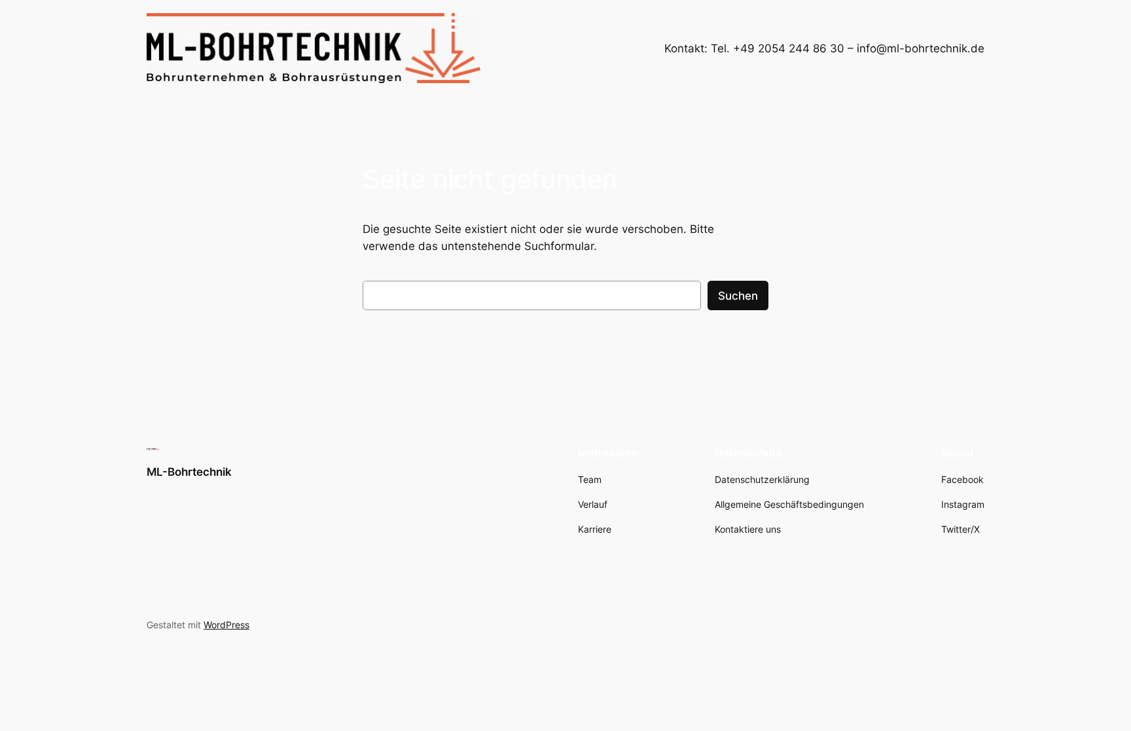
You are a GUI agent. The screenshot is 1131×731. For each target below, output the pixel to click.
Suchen (738, 295)
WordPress (226, 624)
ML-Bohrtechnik (189, 471)
